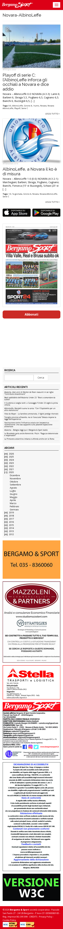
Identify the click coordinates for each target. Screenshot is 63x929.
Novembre (15, 478)
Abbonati (31, 314)
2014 (11, 528)
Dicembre (15, 475)
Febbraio (14, 506)
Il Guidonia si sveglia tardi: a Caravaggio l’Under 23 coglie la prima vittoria (31, 404)
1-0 (10, 194)
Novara (43, 105)
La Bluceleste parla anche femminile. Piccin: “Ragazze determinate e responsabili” (31, 435)
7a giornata (17, 194)
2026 (11, 453)
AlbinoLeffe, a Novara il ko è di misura (30, 171)
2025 (11, 456)
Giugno (13, 494)
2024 (11, 459)
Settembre (15, 484)
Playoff (17, 108)
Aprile (13, 500)
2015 (11, 525)
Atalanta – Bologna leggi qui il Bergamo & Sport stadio (26, 430)
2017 (11, 518)
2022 (11, 466)
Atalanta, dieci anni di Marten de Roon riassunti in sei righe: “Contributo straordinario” (29, 393)
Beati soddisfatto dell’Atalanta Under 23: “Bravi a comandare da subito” (29, 399)
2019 (11, 512)
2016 (11, 521)
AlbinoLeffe (17, 105)
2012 (11, 534)
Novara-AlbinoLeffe (48, 194)
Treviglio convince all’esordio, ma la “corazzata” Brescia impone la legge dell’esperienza (30, 418)
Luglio (13, 490)
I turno (36, 105)
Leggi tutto (52, 113)
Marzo (13, 503)
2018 (11, 515)
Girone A (28, 105)
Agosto (13, 487)
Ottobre (14, 481)
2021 (11, 469)
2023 (11, 463)
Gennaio (14, 509)
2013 (11, 531)
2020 (11, 472)
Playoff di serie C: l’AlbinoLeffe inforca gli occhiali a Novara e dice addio (26, 82)
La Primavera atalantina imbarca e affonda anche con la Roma (29, 439)
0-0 (10, 105)
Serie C (24, 108)
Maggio (13, 497)
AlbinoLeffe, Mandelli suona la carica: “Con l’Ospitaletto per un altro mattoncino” (29, 409)
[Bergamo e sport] (31, 559)
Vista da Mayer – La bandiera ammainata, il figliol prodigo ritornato (31, 414)
